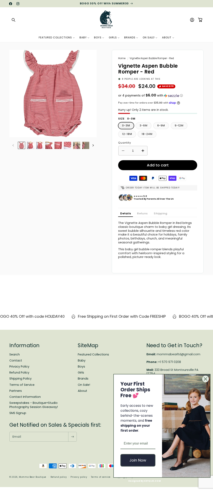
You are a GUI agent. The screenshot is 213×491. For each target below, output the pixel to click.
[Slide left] (13, 145)
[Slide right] (93, 145)
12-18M (127, 134)
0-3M (126, 125)
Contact (15, 360)
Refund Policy (19, 372)
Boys (81, 366)
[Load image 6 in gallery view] (67, 145)
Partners (15, 391)
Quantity (124, 142)
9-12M (179, 125)
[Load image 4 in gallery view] (49, 145)
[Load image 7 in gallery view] (76, 145)
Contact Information (25, 397)
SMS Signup (17, 413)
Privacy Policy (19, 366)
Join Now (137, 460)
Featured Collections (93, 354)
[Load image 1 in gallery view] (21, 145)
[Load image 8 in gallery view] (85, 145)
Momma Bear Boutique (32, 477)
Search (14, 354)
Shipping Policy (20, 378)
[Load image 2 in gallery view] (30, 145)
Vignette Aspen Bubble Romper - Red (152, 58)
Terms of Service (22, 385)
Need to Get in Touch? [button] (174, 345)
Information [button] (24, 345)
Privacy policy (79, 477)
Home (121, 58)
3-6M (143, 125)
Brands (83, 378)
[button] (13, 20)
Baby (81, 360)
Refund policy (59, 477)
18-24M (147, 134)
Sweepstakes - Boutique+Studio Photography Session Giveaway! (33, 405)
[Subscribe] (72, 437)
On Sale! (84, 385)
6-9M (161, 125)
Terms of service (100, 477)
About (82, 391)
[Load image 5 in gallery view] (58, 145)
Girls (81, 372)
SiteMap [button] (88, 345)
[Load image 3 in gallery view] (39, 145)
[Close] (206, 379)
